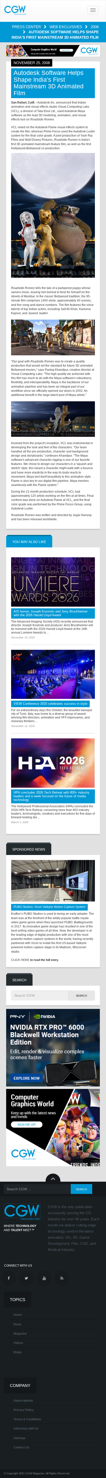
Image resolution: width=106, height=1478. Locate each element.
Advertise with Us (26, 1428)
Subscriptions (23, 1400)
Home (18, 1314)
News (17, 1324)
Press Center (27, 27)
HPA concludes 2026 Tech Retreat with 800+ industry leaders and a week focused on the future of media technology (51, 796)
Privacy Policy (24, 1410)
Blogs (18, 1352)
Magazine (20, 1333)
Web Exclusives (66, 27)
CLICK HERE (20, 960)
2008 (95, 27)
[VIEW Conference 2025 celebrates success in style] (53, 674)
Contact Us (21, 1447)
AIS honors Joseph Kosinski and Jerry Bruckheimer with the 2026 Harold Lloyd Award (51, 613)
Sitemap (19, 1438)
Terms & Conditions (27, 1419)
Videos (18, 1343)
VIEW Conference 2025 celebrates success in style (50, 703)
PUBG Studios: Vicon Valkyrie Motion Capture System (49, 907)
